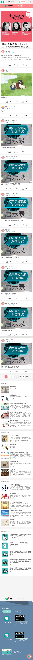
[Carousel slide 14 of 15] (15, 47)
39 (23, 376)
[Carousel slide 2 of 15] (4, 45)
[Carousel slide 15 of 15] (18, 47)
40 (27, 376)
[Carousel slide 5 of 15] (15, 45)
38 (20, 376)
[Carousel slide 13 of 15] (11, 47)
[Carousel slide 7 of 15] (22, 45)
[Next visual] (31, 27)
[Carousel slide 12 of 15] (8, 47)
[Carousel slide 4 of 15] (11, 45)
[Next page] (30, 376)
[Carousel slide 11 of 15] (4, 47)
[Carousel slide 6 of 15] (18, 45)
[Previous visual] (1, 27)
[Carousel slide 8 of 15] (25, 45)
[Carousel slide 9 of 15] (29, 45)
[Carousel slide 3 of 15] (8, 45)
